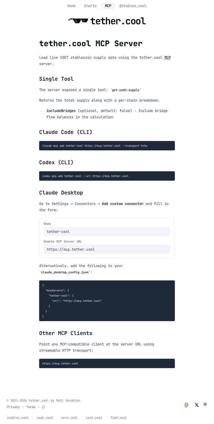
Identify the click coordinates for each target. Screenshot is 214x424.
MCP (108, 5)
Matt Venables (68, 400)
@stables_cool (133, 5)
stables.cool (18, 418)
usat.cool (94, 418)
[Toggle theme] (205, 404)
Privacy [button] (13, 407)
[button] (186, 405)
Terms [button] (30, 407)
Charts (90, 5)
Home (71, 5)
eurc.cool (69, 418)
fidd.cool (118, 418)
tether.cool (39, 400)
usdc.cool (45, 418)
